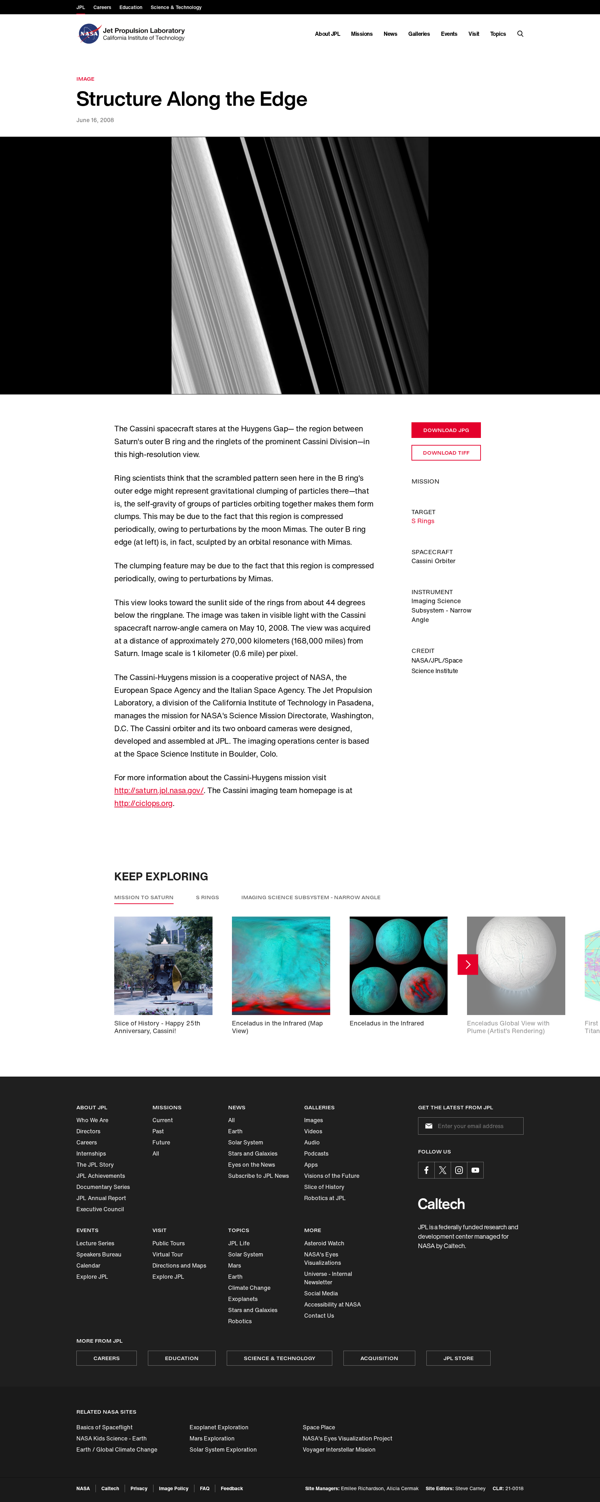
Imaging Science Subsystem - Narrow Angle (311, 897)
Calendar (88, 1265)
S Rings (422, 520)
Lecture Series (95, 1243)
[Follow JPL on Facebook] (426, 1170)
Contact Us (319, 1315)
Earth (235, 1131)
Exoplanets (243, 1299)
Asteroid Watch (324, 1243)
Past (158, 1131)
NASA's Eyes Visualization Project (347, 1438)
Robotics (240, 1321)
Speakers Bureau (99, 1254)
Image (85, 78)
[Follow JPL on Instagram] (459, 1170)
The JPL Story (95, 1164)
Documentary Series (103, 1187)
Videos (313, 1131)
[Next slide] (468, 964)
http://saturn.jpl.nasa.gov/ (158, 790)
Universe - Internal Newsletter (328, 1278)
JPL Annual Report (101, 1198)
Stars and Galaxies (252, 1153)
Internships (91, 1153)
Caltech (110, 1488)
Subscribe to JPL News (258, 1176)
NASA (83, 1488)
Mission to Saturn (144, 897)
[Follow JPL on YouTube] (475, 1170)
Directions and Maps (179, 1265)
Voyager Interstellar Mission (339, 1449)
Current (162, 1120)
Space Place (319, 1427)
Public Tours (168, 1243)
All (155, 1153)
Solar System (245, 1142)
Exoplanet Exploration (219, 1427)
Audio (312, 1142)
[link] (300, 266)
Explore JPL (92, 1276)
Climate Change (249, 1288)
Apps (311, 1164)
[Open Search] (520, 33)
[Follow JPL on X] (442, 1170)
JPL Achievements (100, 1176)
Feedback (232, 1488)
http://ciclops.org (143, 803)
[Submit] (427, 1126)
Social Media (321, 1293)
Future (161, 1142)
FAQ (204, 1488)
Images (313, 1120)
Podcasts (316, 1153)
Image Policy (174, 1488)
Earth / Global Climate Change (116, 1449)
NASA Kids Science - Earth (111, 1438)
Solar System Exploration (223, 1449)
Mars (234, 1265)
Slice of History (324, 1187)
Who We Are (92, 1120)
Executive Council (100, 1209)
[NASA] (89, 33)
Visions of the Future (331, 1176)
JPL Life (239, 1243)
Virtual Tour (167, 1254)
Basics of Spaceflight (104, 1427)
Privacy (139, 1488)
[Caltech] (441, 1203)
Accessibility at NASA (332, 1304)
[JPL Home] (145, 33)
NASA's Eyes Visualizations (322, 1258)
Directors (88, 1131)
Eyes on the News (251, 1164)
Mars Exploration (212, 1438)
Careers (86, 1142)
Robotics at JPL (325, 1198)
